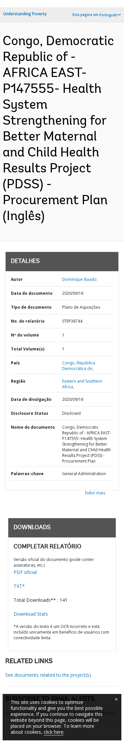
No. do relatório (28, 321)
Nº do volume (25, 335)
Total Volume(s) (27, 349)
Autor (17, 279)
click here (53, 732)
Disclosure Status (29, 413)
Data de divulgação (31, 399)
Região (18, 381)
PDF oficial (25, 572)
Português (109, 15)
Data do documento (32, 293)
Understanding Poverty (25, 14)
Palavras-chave (27, 473)
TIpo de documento (31, 307)
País (15, 363)
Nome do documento (33, 427)
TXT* (19, 586)
